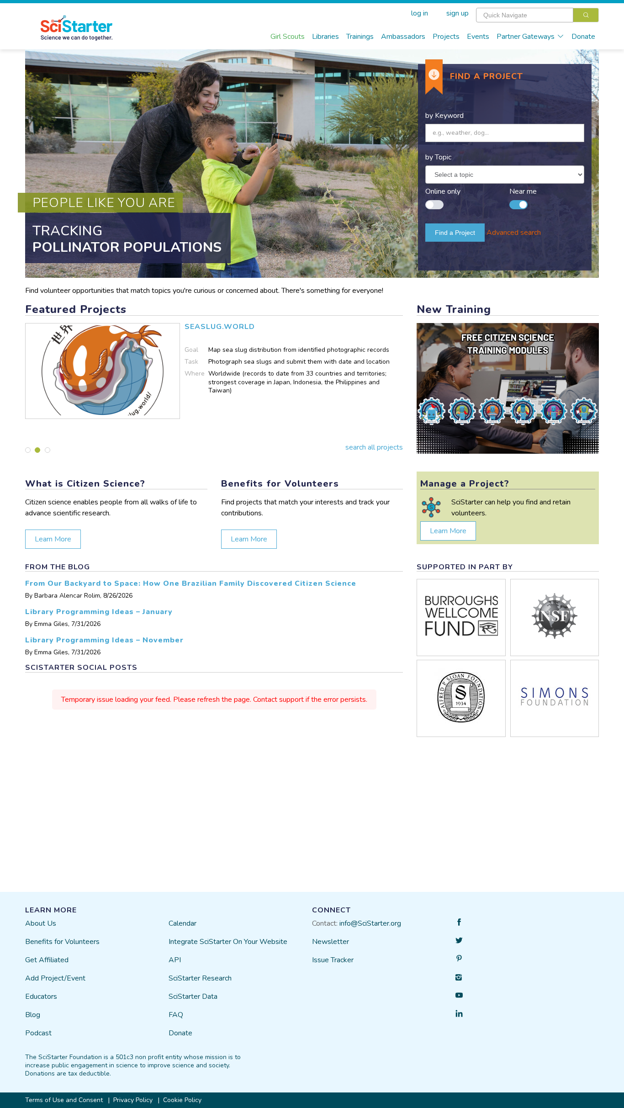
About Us (40, 923)
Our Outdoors (211, 327)
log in (419, 13)
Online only (442, 191)
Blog (32, 1015)
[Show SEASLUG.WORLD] (37, 450)
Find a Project (455, 232)
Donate (583, 37)
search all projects (374, 447)
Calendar (182, 923)
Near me (523, 191)
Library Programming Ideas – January (99, 612)
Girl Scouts (287, 37)
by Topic (438, 157)
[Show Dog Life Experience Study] (28, 450)
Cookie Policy (182, 1100)
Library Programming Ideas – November (104, 640)
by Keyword (444, 116)
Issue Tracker (333, 960)
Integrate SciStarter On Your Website (228, 942)
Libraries (325, 37)
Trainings (360, 37)
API (175, 960)
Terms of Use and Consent (64, 1100)
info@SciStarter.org (370, 923)
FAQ (176, 1015)
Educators (41, 996)
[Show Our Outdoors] (47, 450)
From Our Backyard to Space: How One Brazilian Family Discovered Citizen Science (190, 583)
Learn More (53, 539)
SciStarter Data (193, 996)
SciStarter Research (200, 978)
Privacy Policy (133, 1100)
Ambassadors (403, 37)
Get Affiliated (47, 960)
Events (478, 37)
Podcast (38, 1033)
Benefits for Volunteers (62, 942)
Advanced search (514, 233)
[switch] (434, 200)
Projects (446, 37)
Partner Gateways (526, 37)
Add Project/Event (55, 978)
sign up (457, 13)
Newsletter (330, 942)
